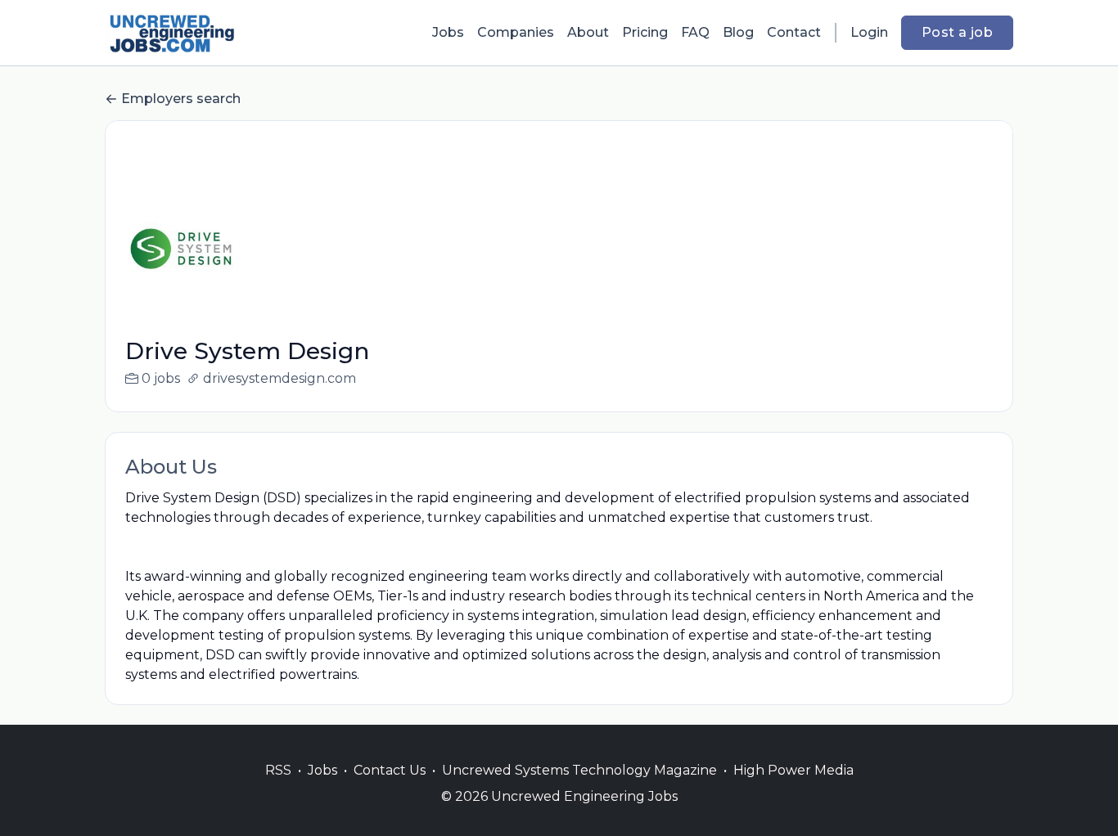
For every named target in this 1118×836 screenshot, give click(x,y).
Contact (794, 32)
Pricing (645, 32)
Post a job (957, 32)
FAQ (695, 32)
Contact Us (390, 770)
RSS (278, 770)
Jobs (448, 32)
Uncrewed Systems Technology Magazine (579, 770)
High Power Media (793, 770)
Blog (738, 32)
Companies (515, 32)
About (588, 32)
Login (869, 32)
